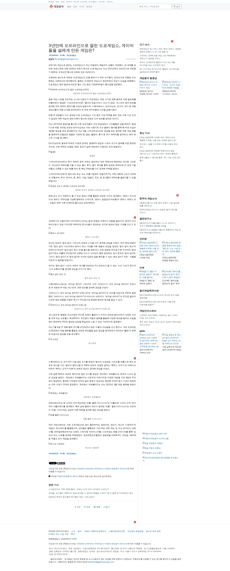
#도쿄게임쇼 (71, 55)
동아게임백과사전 (149, 290)
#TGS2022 (53, 55)
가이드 (82, 6)
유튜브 (63, 2)
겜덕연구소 (146, 218)
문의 (79, 531)
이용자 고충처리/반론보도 (95, 531)
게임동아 (52, 468)
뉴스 (69, 6)
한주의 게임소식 (148, 198)
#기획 (62, 55)
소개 (73, 531)
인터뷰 (143, 238)
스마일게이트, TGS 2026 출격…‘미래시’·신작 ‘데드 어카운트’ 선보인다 (79, 489)
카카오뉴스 (109, 2)
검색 (177, 6)
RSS (73, 534)
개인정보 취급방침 (135, 531)
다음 (106, 507)
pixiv (142, 331)
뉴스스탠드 (101, 2)
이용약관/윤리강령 (117, 531)
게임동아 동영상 (148, 78)
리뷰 (75, 6)
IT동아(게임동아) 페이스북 (68, 476)
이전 (78, 507)
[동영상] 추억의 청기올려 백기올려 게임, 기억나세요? (72, 497)
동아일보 (51, 2)
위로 (88, 507)
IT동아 (57, 2)
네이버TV (69, 2)
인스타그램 (83, 2)
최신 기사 (145, 133)
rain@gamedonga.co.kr (67, 59)
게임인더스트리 (148, 310)
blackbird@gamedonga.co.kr (101, 562)
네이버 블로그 (93, 2)
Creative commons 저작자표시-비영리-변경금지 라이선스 (102, 468)
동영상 (89, 6)
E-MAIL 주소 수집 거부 (58, 534)
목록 (98, 507)
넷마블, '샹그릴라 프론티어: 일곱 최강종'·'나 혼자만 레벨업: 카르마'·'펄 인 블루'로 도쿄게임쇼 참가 (91, 493)
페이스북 (76, 2)
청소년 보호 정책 (153, 531)
